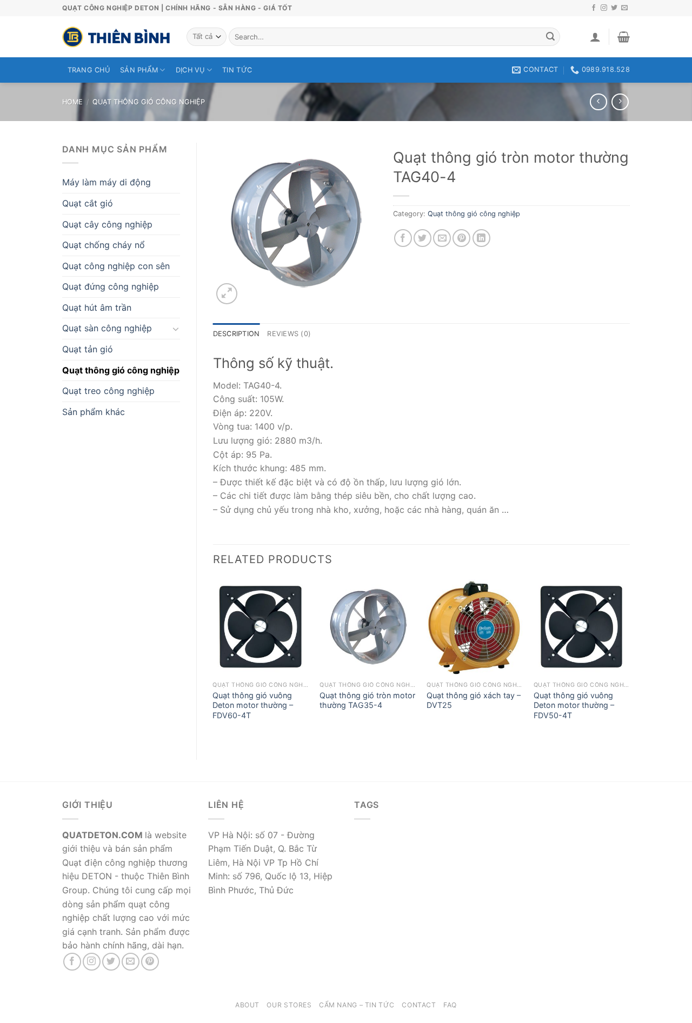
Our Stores (289, 1005)
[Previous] (213, 660)
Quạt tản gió (87, 349)
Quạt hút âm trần (96, 307)
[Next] (629, 660)
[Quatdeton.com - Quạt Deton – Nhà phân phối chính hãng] (116, 37)
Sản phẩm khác (93, 411)
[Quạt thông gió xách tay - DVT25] (475, 627)
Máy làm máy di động (106, 182)
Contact (419, 1005)
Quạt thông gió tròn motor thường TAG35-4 (367, 700)
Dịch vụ (190, 70)
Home (72, 102)
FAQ (450, 1005)
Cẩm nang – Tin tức (357, 1005)
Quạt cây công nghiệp (107, 224)
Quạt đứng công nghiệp (110, 286)
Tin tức (237, 70)
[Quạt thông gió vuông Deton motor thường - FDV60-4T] (260, 627)
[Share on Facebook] (403, 238)
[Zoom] (226, 293)
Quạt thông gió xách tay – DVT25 (474, 700)
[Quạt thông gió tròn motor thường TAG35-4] (368, 627)
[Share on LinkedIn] (481, 238)
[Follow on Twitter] (614, 8)
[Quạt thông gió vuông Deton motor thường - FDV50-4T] (582, 627)
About (247, 1005)
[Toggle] (175, 328)
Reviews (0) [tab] (289, 334)
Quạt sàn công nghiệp (107, 328)
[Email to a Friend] (442, 238)
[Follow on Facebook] (593, 8)
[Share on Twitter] (422, 238)
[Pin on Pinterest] (461, 238)
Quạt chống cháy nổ (103, 244)
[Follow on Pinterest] (150, 962)
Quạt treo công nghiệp (108, 390)
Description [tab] (236, 334)
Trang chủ (89, 70)
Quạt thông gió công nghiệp (148, 102)
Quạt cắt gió (87, 203)
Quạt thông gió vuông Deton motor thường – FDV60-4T (252, 705)
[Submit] (550, 37)
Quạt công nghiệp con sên (116, 265)
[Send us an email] (624, 8)
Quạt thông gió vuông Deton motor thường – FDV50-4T (574, 705)
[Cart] (623, 37)
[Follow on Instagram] (604, 8)
